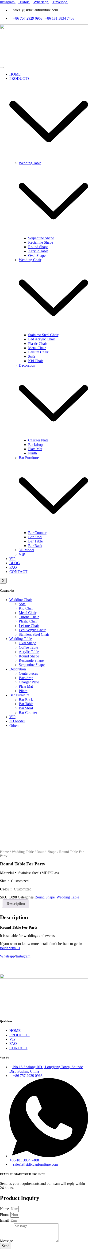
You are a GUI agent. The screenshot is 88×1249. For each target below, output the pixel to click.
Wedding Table (20, 639)
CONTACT (18, 572)
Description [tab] (16, 904)
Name (5, 1209)
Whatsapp (7, 956)
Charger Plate (38, 440)
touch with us (10, 948)
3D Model (26, 550)
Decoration (17, 669)
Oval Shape (37, 256)
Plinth (32, 453)
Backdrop (35, 445)
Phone (5, 1215)
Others (14, 726)
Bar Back (35, 546)
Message (7, 1241)
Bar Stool (35, 537)
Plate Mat (35, 449)
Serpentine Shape (41, 238)
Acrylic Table (38, 251)
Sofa (31, 357)
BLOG (14, 563)
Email (5, 1220)
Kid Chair (35, 361)
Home (4, 852)
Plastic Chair (37, 344)
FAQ (13, 567)
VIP (22, 554)
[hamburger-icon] (2, 67)
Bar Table (35, 541)
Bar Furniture (19, 695)
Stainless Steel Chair (43, 335)
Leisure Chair (38, 352)
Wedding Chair (20, 600)
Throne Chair (29, 617)
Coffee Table (28, 647)
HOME (15, 74)
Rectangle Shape (40, 242)
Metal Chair (37, 348)
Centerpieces (28, 673)
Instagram (23, 956)
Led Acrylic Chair (41, 339)
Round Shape (38, 247)
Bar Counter (37, 533)
